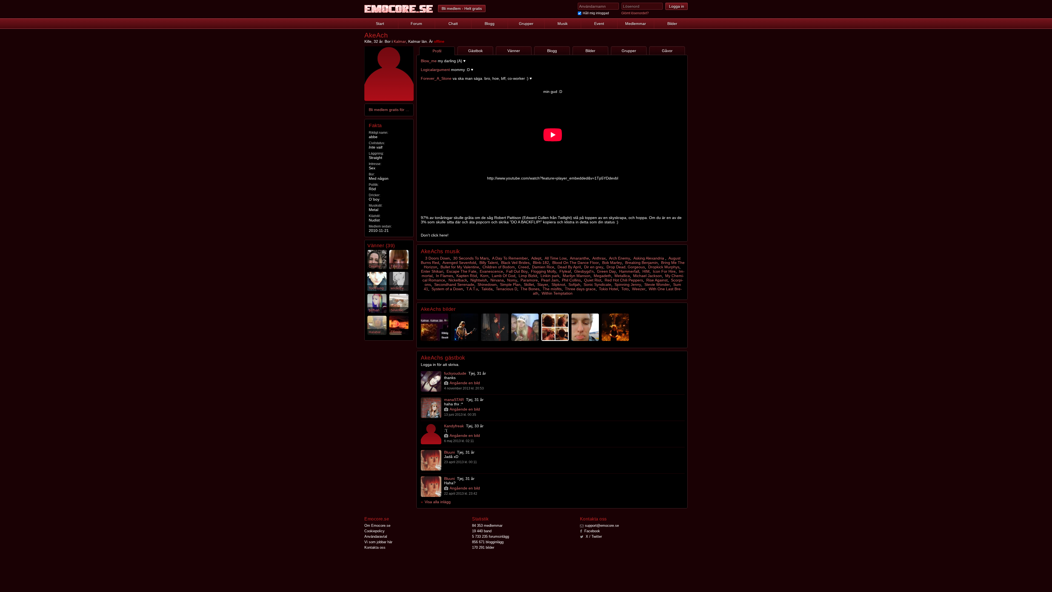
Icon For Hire (664, 271)
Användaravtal (375, 536)
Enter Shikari (432, 271)
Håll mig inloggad (596, 13)
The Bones (530, 289)
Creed (523, 267)
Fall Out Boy (517, 271)
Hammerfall (629, 271)
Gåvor (667, 51)
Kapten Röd (466, 276)
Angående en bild (465, 383)
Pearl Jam (550, 280)
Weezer (638, 289)
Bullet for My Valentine (460, 267)
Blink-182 (541, 262)
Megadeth (602, 276)
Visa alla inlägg (438, 502)
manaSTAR (454, 399)
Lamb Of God (503, 276)
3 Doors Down (437, 258)
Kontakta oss (374, 547)
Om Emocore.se (377, 525)
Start (380, 23)
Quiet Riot (592, 280)
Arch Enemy (619, 258)
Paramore (529, 280)
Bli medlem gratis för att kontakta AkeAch (389, 109)
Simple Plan (510, 284)
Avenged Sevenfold (459, 262)
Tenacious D (506, 289)
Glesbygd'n (584, 271)
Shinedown (487, 284)
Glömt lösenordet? (635, 13)
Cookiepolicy (374, 531)
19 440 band (481, 531)
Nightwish (478, 280)
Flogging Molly (543, 271)
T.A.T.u (472, 289)
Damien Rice (543, 267)
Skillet (529, 284)
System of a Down (447, 289)
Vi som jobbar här (378, 542)
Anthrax (599, 258)
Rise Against (657, 280)
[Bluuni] (431, 460)
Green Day (606, 271)
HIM (646, 271)
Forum (416, 23)
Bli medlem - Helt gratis (462, 8)
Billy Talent (488, 262)
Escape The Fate (461, 271)
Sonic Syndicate (597, 284)
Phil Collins (571, 280)
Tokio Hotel (608, 289)
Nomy (512, 280)
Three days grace (580, 289)
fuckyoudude (455, 373)
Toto (625, 289)
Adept (536, 258)
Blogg (489, 23)
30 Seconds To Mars (471, 258)
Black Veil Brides (515, 262)
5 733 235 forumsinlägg (490, 536)
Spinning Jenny (627, 284)
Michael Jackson (647, 276)
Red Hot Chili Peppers (624, 280)
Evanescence (491, 271)
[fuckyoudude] (431, 381)
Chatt (453, 23)
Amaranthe (579, 258)
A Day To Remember (510, 258)
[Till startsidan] (398, 9)
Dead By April (569, 267)
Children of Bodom (498, 267)
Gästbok (475, 51)
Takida (487, 289)
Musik (563, 23)
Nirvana (497, 280)
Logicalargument (435, 69)
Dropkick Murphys (663, 267)
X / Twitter (593, 536)
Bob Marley (612, 262)
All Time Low (556, 258)
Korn (484, 276)
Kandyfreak (454, 426)
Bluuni (449, 452)
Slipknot (558, 284)
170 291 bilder (483, 547)
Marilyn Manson (576, 276)
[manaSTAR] (431, 407)
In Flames (444, 276)
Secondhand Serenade (454, 284)
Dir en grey (593, 267)
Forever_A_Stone (437, 78)
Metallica (622, 276)
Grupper (526, 23)
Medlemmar (635, 23)
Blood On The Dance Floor (575, 262)
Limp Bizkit (528, 276)
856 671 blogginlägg (488, 542)
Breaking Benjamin (641, 262)
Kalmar (400, 41)
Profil (437, 51)
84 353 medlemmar (487, 525)
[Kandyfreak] (431, 434)
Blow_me (429, 61)
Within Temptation (557, 293)
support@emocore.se (602, 525)
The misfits (552, 289)
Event (599, 23)
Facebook (591, 531)
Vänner (513, 51)
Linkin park (550, 276)
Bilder (672, 23)
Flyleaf (565, 271)
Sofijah (574, 284)
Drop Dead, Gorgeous (626, 267)
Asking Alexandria (649, 258)
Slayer (542, 284)
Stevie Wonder (657, 284)
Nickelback (457, 280)
